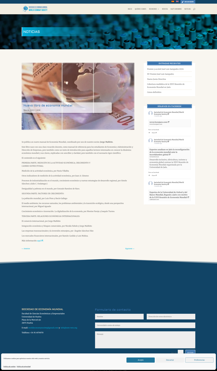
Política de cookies (10, 366)
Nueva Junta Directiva (156, 79)
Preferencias (199, 360)
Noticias (187, 9)
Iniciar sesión (189, 2)
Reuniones (153, 9)
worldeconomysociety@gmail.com (43, 328)
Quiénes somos (140, 9)
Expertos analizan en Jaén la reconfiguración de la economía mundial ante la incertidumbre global (169, 152)
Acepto (141, 360)
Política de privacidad (24, 366)
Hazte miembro (176, 9)
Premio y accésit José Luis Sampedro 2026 (165, 69)
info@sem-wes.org (69, 328)
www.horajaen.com (158, 122)
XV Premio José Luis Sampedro (160, 74)
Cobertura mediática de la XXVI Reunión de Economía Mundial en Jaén (165, 85)
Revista (165, 9)
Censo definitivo (154, 92)
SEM (38, 110)
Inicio (130, 9)
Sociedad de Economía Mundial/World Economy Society (169, 113)
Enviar (190, 353)
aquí (39, 241)
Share (153, 133)
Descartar (170, 360)
